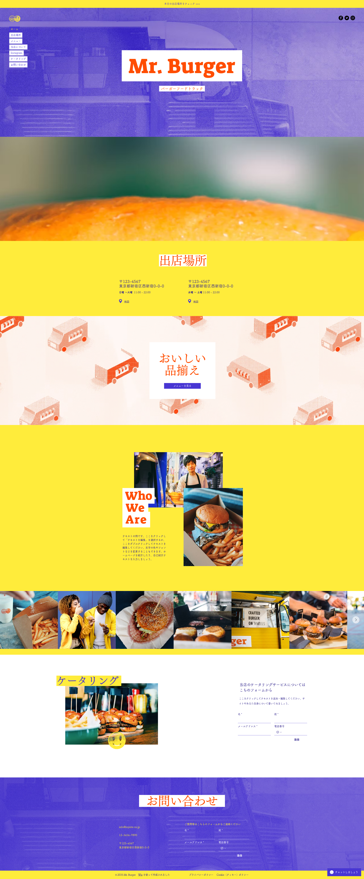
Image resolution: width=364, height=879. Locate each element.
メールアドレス (248, 726)
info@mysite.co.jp (129, 827)
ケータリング (18, 58)
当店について (18, 47)
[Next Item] (355, 619)
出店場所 (16, 35)
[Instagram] (352, 18)
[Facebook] (341, 18)
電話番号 (279, 726)
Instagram (16, 52)
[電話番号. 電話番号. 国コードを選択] (279, 732)
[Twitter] (347, 18)
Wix (140, 874)
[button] (120, 301)
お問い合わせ (18, 64)
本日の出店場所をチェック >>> (182, 3)
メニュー (16, 41)
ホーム (14, 29)
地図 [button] (126, 301)
